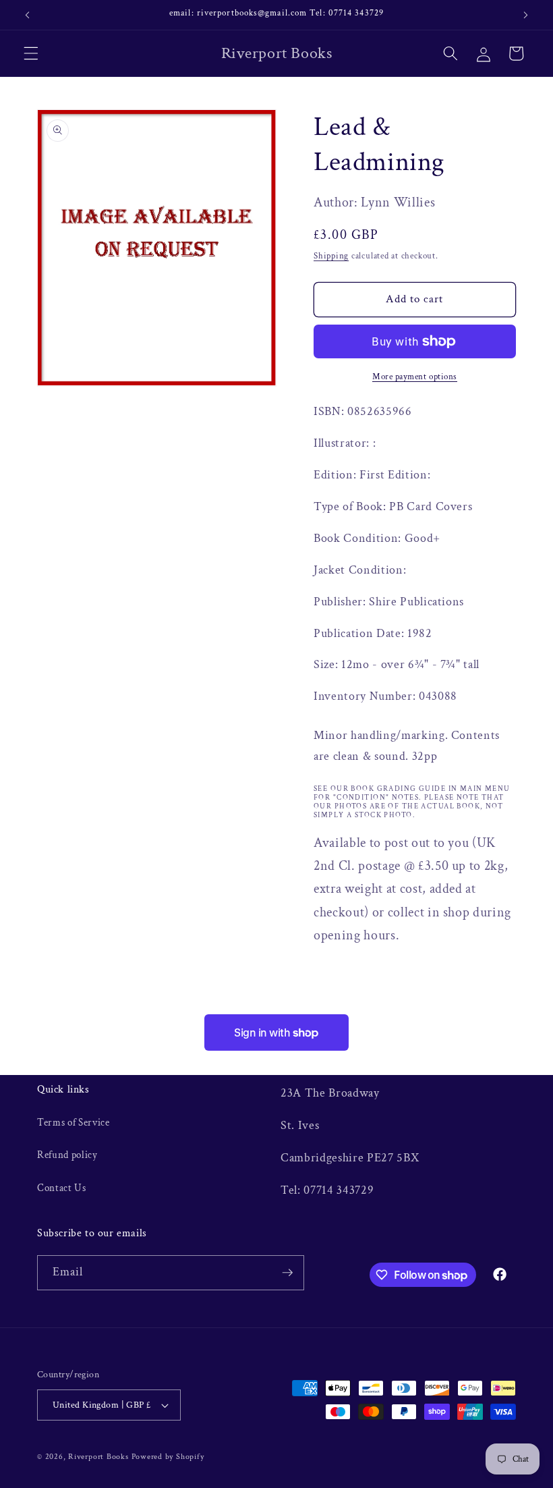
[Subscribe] (287, 1272)
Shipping (331, 256)
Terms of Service (73, 1122)
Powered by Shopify (168, 1457)
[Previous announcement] (27, 15)
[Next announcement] (525, 15)
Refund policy (67, 1154)
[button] (31, 53)
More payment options (414, 376)
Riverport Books (98, 1457)
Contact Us (61, 1187)
